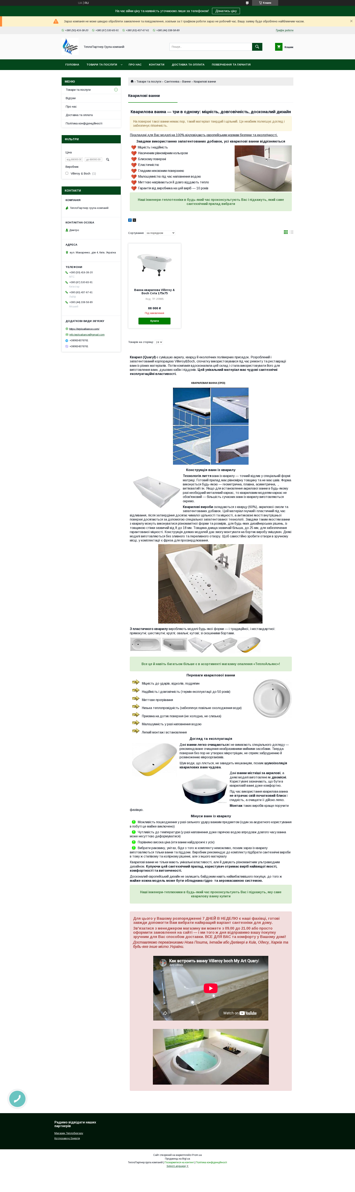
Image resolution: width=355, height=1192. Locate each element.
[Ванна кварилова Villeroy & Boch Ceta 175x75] (154, 264)
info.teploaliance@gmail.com (87, 334)
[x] (134, 220)
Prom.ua (197, 1155)
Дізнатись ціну (226, 11)
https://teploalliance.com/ (84, 328)
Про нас (135, 64)
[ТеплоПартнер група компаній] (70, 54)
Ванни (186, 81)
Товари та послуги (101, 64)
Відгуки (71, 98)
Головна (72, 64)
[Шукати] (257, 47)
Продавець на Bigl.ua (177, 1158)
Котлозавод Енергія (67, 1138)
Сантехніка (171, 81)
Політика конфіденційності (84, 123)
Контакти (156, 64)
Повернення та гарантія (231, 64)
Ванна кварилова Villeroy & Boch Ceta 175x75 (154, 291)
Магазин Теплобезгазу (68, 1133)
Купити (154, 321)
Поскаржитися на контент (179, 1162)
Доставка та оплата (188, 64)
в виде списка (291, 233)
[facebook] (130, 220)
